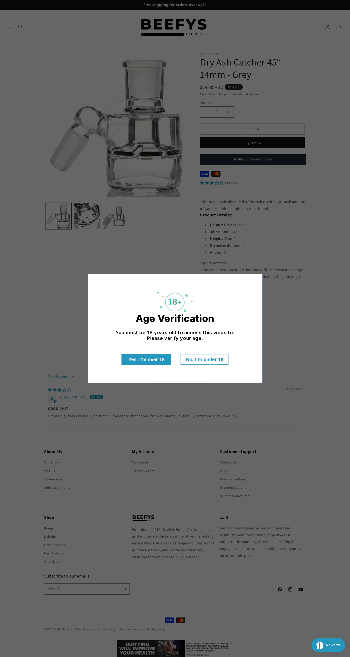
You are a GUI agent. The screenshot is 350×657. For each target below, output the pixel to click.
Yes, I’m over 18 (146, 359)
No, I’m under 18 (204, 359)
